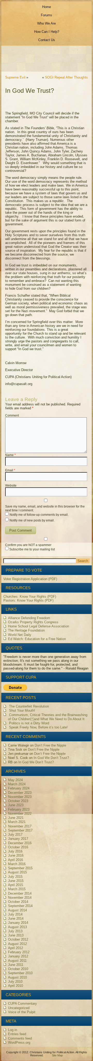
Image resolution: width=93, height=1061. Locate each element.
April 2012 (15, 948)
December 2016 (20, 843)
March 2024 (17, 784)
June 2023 (16, 805)
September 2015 (20, 868)
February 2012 (18, 952)
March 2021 (17, 822)
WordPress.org (19, 1042)
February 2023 (18, 809)
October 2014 (18, 902)
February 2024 (18, 788)
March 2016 (17, 864)
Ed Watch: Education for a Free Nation (37, 639)
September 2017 (20, 830)
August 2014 (17, 910)
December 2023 (20, 793)
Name (10, 455)
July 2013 (15, 931)
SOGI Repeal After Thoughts (66, 77)
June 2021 (16, 818)
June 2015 (16, 881)
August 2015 (17, 872)
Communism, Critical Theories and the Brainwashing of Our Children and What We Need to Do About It (47, 717)
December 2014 (20, 893)
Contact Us (46, 40)
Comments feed (20, 1038)
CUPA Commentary (22, 1003)
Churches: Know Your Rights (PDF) (29, 596)
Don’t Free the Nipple (50, 745)
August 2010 (17, 977)
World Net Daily (19, 635)
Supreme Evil (15, 77)
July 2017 (15, 834)
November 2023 (20, 797)
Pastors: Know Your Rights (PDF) (28, 600)
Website (11, 485)
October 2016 (18, 847)
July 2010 (15, 981)
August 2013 (17, 927)
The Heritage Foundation (26, 630)
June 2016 (16, 855)
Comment (12, 415)
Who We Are (46, 23)
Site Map (57, 1055)
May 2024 (15, 780)
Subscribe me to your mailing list (32, 549)
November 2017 (20, 826)
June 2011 (15, 965)
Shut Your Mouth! (22, 710)
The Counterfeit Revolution (29, 706)
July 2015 (15, 877)
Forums (46, 15)
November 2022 (20, 814)
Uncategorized (18, 1008)
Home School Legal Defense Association (38, 626)
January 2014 (18, 923)
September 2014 (20, 906)
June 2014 (16, 918)
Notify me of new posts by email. (32, 520)
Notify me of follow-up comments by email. (39, 515)
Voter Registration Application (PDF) (30, 579)
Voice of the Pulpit (21, 1012)
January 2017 (18, 839)
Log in (12, 1030)
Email (10, 470)
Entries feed (17, 1034)
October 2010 (18, 969)
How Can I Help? (46, 32)
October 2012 (18, 939)
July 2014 (15, 914)
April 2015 (15, 885)
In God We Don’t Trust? (51, 758)
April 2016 (15, 860)
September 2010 (20, 973)
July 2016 (15, 851)
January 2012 (18, 956)
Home (46, 7)
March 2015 (17, 889)
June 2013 (16, 935)
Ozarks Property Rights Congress (33, 622)
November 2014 (20, 897)
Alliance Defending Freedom (29, 618)
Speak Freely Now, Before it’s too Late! (38, 727)
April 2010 (15, 986)
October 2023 (18, 801)
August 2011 (17, 961)
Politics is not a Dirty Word (29, 723)
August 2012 (17, 944)
